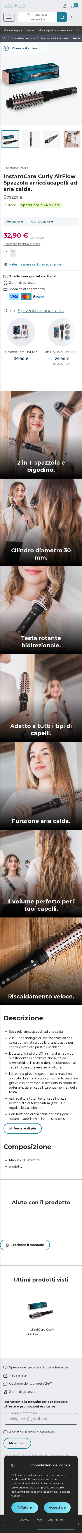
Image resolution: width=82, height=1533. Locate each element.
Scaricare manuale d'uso (21, 244)
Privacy (38, 1519)
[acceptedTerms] (5, 1432)
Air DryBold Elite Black (62, 352)
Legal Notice (55, 1519)
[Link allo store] (14, 6)
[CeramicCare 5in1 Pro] (21, 332)
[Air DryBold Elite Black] (62, 332)
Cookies (24, 1519)
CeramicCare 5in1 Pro (21, 352)
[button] (75, 139)
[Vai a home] (4, 38)
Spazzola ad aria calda (41, 310)
